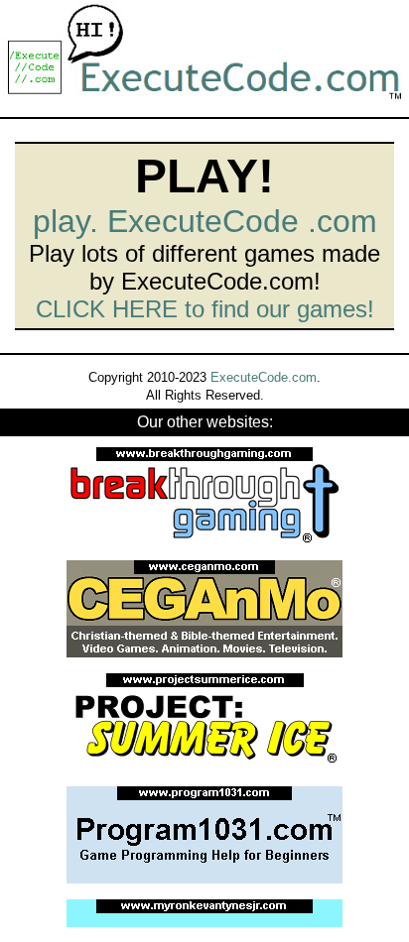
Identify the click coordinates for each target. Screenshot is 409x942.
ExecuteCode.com (263, 377)
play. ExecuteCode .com (205, 221)
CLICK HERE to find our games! (205, 308)
